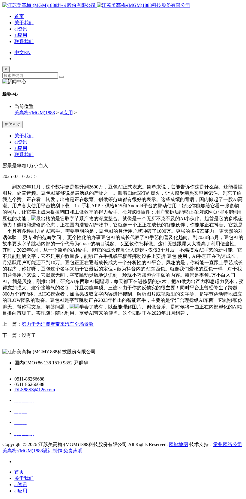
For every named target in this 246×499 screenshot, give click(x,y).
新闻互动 (12, 124)
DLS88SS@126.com (34, 389)
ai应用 (20, 35)
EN (27, 52)
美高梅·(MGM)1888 (34, 112)
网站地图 (178, 444)
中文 (19, 52)
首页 (19, 16)
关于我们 (24, 22)
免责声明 (72, 450)
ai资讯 (20, 28)
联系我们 (24, 41)
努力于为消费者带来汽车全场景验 (58, 324)
